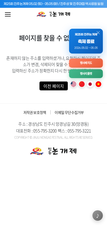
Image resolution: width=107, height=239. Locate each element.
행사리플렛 (86, 73)
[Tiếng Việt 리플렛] (98, 84)
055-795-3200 (45, 130)
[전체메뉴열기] (8, 14)
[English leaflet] (73, 84)
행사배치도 (86, 63)
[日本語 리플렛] (90, 84)
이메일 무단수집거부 (69, 112)
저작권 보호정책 (34, 112)
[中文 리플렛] (81, 84)
